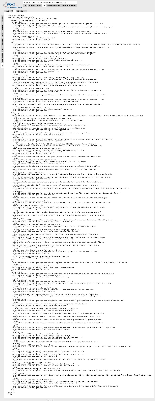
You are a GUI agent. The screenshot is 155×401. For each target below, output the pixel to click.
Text (25, 5)
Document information (69, 5)
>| (25, 11)
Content (2, 27)
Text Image (31, 5)
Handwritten (2, 42)
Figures (2, 34)
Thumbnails (2, 19)
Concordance (2, 57)
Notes (2, 50)
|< (8, 11)
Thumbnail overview (53, 5)
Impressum (50, 399)
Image (39, 5)
